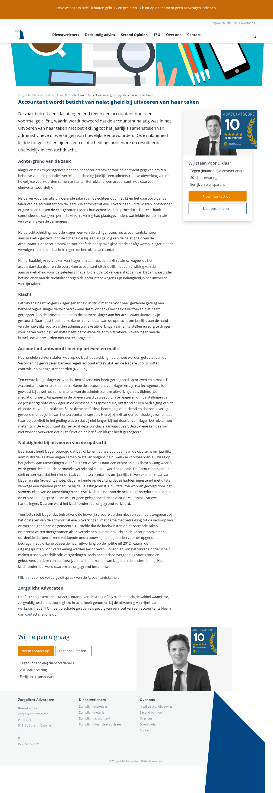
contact (31, 614)
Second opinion (151, 712)
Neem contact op (217, 196)
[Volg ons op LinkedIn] (18, 754)
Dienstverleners (65, 34)
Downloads (247, 23)
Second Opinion (134, 34)
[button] (252, 34)
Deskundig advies (100, 34)
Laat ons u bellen (216, 208)
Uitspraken (217, 23)
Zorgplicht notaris (91, 712)
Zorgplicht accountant (94, 718)
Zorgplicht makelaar (93, 706)
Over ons (173, 34)
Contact (194, 34)
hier (28, 577)
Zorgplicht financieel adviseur (100, 724)
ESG (157, 34)
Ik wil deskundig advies (156, 706)
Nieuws (232, 23)
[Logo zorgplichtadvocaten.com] (19, 35)
